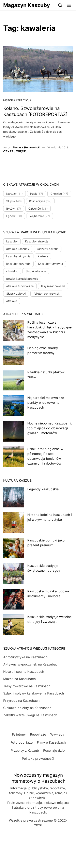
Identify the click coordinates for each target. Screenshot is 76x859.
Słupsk (14, 201)
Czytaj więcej (15, 151)
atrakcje (11, 301)
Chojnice (59, 193)
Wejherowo (40, 216)
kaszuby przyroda (18, 263)
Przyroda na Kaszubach (21, 701)
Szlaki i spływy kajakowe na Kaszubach (33, 693)
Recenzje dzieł (54, 750)
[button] (69, 5)
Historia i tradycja (17, 100)
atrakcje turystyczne (20, 286)
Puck (36, 193)
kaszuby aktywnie (18, 256)
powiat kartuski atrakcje (22, 278)
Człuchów (38, 208)
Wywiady (57, 734)
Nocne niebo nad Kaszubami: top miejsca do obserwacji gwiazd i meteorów (49, 428)
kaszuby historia (47, 248)
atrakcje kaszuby (17, 248)
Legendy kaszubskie (43, 489)
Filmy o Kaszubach (51, 742)
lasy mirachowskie (53, 286)
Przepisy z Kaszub (25, 750)
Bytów (13, 208)
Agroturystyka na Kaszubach (25, 657)
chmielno (12, 271)
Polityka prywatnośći (38, 759)
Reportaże (38, 734)
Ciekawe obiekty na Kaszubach (27, 708)
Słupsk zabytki (16, 293)
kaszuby (12, 241)
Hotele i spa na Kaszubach (23, 672)
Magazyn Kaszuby (26, 5)
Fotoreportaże (22, 742)
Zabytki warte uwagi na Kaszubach (30, 715)
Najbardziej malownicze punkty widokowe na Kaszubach (45, 402)
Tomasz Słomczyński (26, 147)
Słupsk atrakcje (36, 271)
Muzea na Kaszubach (19, 679)
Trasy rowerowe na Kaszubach (26, 686)
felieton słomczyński (46, 293)
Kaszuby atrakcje (36, 241)
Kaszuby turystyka (50, 263)
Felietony (19, 734)
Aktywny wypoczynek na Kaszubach (31, 664)
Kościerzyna (40, 201)
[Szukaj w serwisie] (60, 5)
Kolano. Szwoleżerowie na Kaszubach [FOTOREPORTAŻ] (35, 111)
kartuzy (43, 256)
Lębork (14, 216)
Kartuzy (14, 193)
